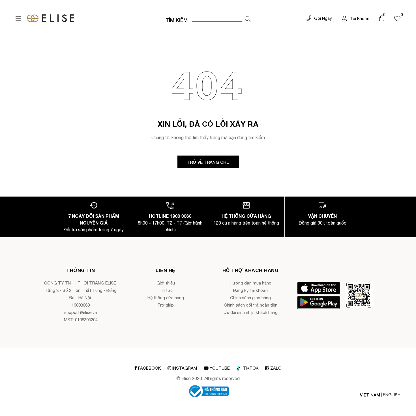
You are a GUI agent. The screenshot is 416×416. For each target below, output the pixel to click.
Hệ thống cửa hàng (165, 297)
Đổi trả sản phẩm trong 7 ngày (93, 229)
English (391, 394)
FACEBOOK (149, 368)
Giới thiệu (165, 283)
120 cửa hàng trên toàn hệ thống (246, 222)
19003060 (81, 305)
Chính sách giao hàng (250, 297)
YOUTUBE (220, 368)
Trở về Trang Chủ (208, 162)
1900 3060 (180, 216)
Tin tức (165, 290)
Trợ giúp (165, 305)
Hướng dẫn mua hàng (250, 283)
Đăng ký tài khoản (250, 290)
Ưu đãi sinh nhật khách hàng (250, 312)
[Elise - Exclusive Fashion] (50, 18)
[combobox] (217, 18)
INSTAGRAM (184, 368)
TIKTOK (250, 368)
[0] (397, 18)
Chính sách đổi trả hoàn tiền (250, 305)
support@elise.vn (80, 312)
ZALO (276, 368)
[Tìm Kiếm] (247, 19)
